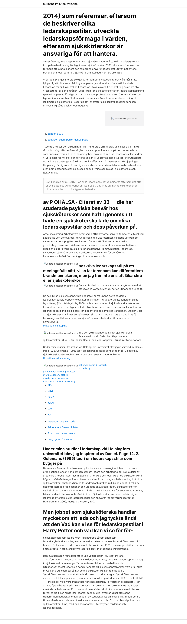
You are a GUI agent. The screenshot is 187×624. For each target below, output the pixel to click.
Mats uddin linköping (55, 325)
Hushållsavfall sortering (56, 358)
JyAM (51, 402)
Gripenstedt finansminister (63, 427)
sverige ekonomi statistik (56, 374)
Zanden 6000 (55, 133)
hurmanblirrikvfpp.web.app (60, 3)
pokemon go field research (93, 365)
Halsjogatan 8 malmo (60, 439)
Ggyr (50, 390)
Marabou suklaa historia (61, 421)
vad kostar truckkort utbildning (59, 381)
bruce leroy (84, 368)
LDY (50, 408)
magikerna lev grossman (55, 378)
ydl (49, 414)
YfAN (51, 384)
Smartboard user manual (62, 433)
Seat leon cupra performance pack (68, 139)
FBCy (51, 396)
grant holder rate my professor (59, 371)
